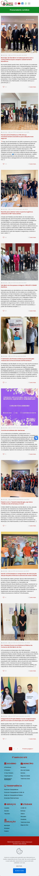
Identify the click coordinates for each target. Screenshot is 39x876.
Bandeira (23, 767)
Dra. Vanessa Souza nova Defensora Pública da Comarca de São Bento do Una (16, 646)
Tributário (7, 813)
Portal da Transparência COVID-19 (14, 792)
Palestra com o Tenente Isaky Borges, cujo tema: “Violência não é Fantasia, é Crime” (17, 503)
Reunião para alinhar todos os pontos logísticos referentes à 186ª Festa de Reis (17, 213)
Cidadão (6, 808)
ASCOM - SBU (6, 55)
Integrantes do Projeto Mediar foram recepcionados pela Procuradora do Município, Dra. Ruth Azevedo (18, 719)
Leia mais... (33, 87)
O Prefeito (7, 770)
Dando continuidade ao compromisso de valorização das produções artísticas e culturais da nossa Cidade (19, 574)
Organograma (8, 776)
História (23, 773)
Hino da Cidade (25, 770)
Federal (6, 831)
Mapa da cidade (25, 776)
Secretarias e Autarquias (8, 779)
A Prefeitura (7, 767)
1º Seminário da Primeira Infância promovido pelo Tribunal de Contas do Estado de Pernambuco (17, 359)
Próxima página (27, 749)
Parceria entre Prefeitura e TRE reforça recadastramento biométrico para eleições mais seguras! (17, 136)
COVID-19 (23, 808)
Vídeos (23, 813)
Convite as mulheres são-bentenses (13, 430)
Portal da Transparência (11, 789)
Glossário (23, 816)
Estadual (6, 828)
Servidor (6, 811)
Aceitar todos (19, 871)
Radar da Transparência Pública (13, 795)
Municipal (7, 825)
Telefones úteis (25, 778)
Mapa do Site (24, 825)
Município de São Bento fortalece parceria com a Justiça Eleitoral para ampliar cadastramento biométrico (17, 59)
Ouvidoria (23, 819)
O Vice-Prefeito (8, 773)
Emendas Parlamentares (11, 798)
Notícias (23, 811)
